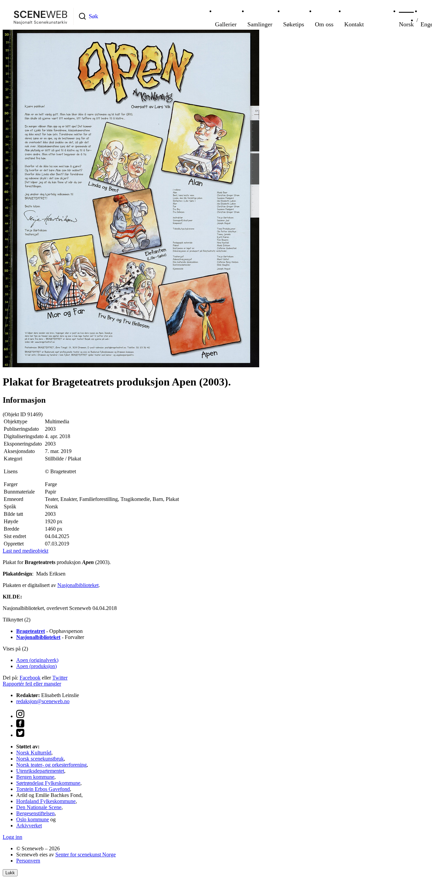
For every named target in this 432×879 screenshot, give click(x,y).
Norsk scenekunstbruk (40, 759)
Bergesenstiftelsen (35, 813)
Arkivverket (29, 825)
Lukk (10, 872)
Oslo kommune (32, 819)
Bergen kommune (35, 777)
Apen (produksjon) (36, 666)
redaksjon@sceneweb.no (43, 701)
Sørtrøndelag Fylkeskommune (48, 783)
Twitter (60, 678)
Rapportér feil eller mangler (32, 684)
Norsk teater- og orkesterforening (51, 765)
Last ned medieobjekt (25, 551)
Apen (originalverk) (37, 660)
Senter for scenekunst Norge (85, 854)
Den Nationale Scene (38, 807)
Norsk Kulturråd (33, 752)
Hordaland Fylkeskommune (46, 801)
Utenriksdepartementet (40, 771)
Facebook (30, 678)
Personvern (28, 860)
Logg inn (12, 837)
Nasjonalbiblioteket (78, 585)
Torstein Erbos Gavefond (43, 789)
